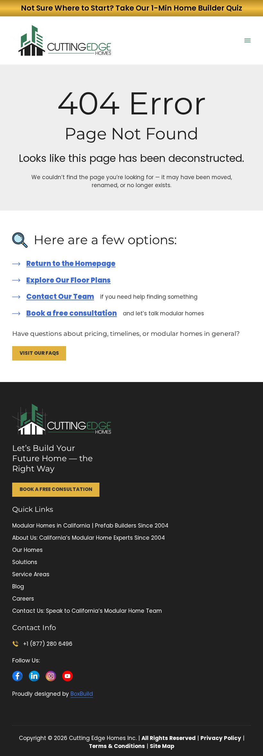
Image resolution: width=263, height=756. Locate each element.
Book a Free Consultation (56, 489)
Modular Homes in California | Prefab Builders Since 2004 (90, 525)
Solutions (24, 562)
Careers (23, 598)
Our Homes (27, 550)
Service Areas (30, 574)
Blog (18, 586)
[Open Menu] (247, 40)
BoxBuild (82, 694)
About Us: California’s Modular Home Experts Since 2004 (88, 538)
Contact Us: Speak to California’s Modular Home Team (87, 611)
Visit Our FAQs (39, 353)
